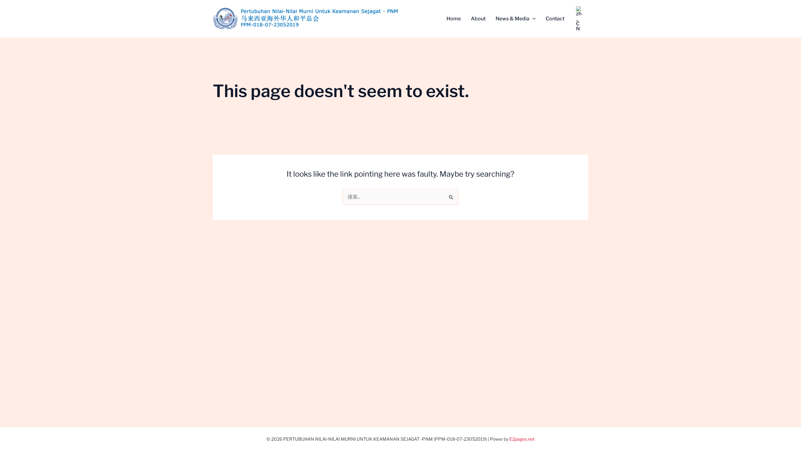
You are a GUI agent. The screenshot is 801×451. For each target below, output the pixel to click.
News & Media (512, 19)
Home (453, 19)
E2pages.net (521, 439)
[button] (532, 18)
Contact (555, 19)
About (478, 19)
